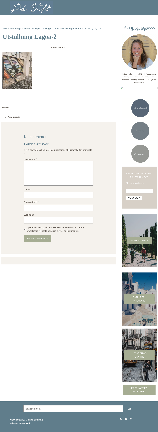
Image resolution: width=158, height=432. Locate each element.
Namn (27, 189)
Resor (27, 28)
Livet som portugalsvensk (67, 28)
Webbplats (29, 215)
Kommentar (30, 159)
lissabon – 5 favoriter (139, 355)
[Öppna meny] (137, 7)
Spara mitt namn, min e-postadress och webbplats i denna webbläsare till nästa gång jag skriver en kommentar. (55, 229)
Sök (129, 409)
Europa (36, 28)
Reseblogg (15, 28)
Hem (4, 28)
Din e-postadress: (135, 183)
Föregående (14, 117)
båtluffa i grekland (139, 299)
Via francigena (139, 240)
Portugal (46, 28)
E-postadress (31, 202)
